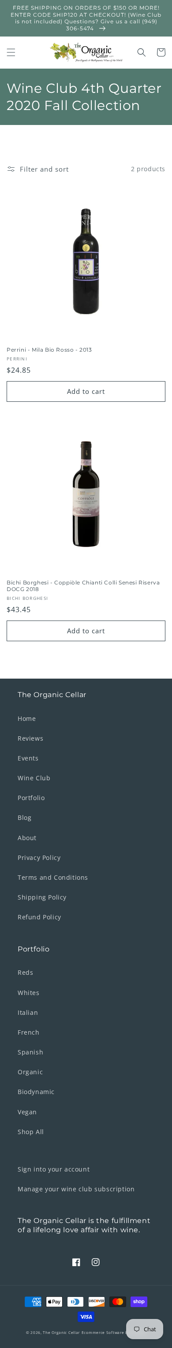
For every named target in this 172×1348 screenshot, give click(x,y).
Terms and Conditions (53, 877)
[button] (11, 52)
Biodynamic (36, 1091)
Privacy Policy (39, 857)
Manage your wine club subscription (76, 1189)
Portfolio (31, 797)
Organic (30, 1072)
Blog (24, 817)
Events (28, 758)
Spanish (30, 1052)
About (27, 838)
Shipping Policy (42, 897)
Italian (28, 1012)
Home (27, 718)
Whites (29, 992)
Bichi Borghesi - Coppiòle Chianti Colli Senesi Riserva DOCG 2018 (83, 586)
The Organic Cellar (61, 1332)
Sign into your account (54, 1169)
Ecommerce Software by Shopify (114, 1332)
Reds (25, 972)
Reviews (30, 738)
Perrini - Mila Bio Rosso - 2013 (49, 349)
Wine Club (34, 778)
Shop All (31, 1132)
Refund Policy (39, 917)
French (29, 1032)
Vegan (27, 1112)
